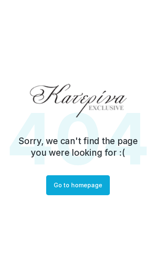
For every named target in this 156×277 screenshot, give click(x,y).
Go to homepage (78, 185)
